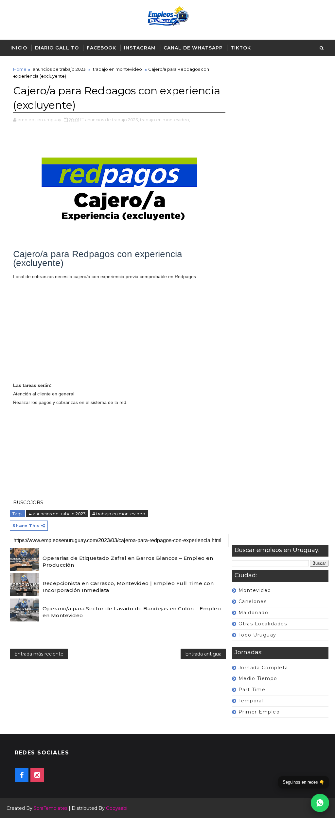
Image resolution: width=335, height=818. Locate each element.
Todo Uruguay (257, 635)
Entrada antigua (203, 654)
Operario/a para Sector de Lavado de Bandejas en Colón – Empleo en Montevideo (132, 611)
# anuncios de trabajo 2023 (57, 513)
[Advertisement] (280, 305)
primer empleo (259, 712)
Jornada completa (263, 668)
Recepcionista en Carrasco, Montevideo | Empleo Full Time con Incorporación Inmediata (128, 586)
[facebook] (21, 775)
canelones (252, 601)
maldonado (253, 613)
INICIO (18, 48)
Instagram (140, 48)
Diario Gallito (57, 48)
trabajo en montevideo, (165, 119)
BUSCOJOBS (28, 502)
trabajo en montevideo (117, 69)
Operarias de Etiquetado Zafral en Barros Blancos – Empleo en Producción (128, 561)
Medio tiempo (257, 678)
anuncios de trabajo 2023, (112, 119)
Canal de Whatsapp (193, 48)
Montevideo (254, 590)
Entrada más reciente (38, 654)
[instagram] (37, 775)
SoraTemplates (50, 808)
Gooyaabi (116, 808)
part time (252, 690)
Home (19, 69)
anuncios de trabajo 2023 (59, 69)
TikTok (241, 48)
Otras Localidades (262, 624)
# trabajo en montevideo (118, 513)
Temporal (250, 701)
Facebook (101, 48)
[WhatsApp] (320, 803)
